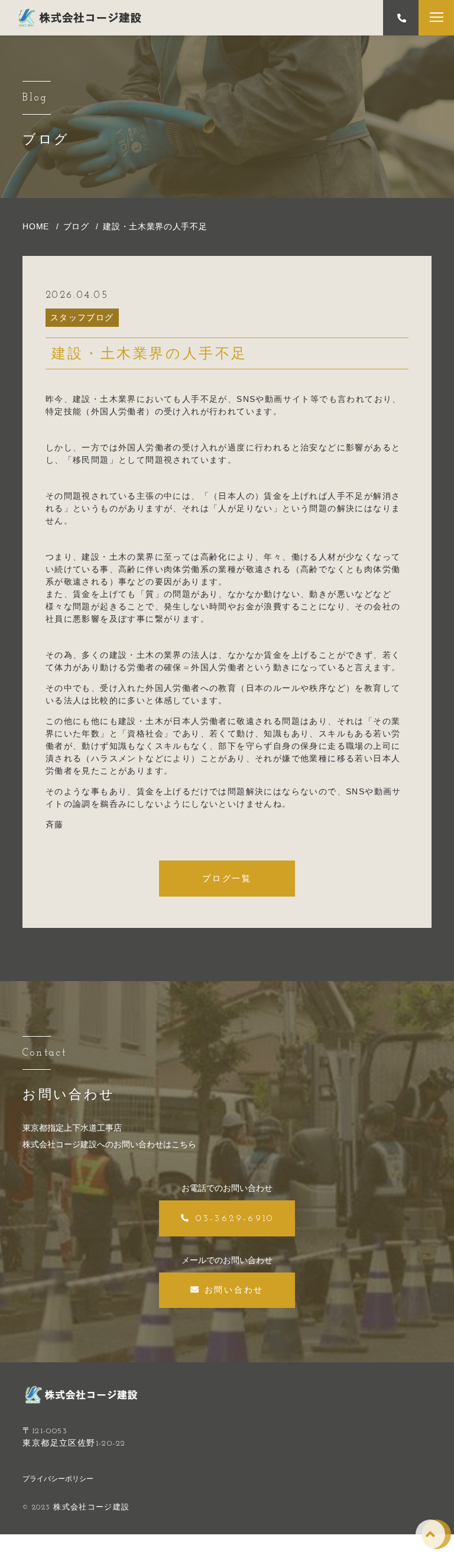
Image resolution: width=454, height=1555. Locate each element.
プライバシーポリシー (57, 1479)
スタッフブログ (82, 317)
